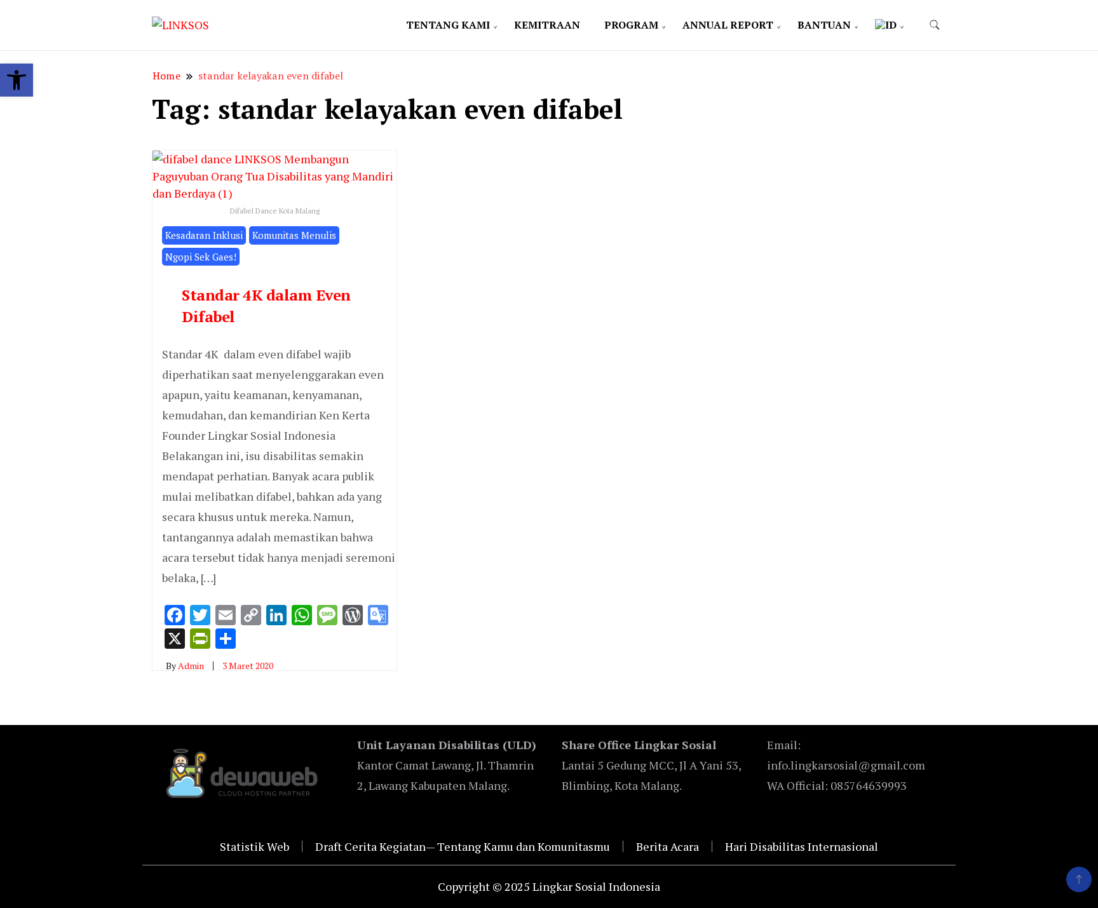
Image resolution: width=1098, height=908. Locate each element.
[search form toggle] (934, 25)
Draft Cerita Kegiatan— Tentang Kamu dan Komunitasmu (462, 846)
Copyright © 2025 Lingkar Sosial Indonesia (549, 886)
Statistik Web (254, 846)
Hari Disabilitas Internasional (801, 846)
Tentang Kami (448, 25)
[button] (16, 80)
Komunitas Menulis (294, 235)
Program (631, 25)
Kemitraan (547, 25)
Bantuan (824, 25)
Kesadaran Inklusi (204, 235)
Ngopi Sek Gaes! (200, 256)
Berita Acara (667, 846)
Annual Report (727, 25)
